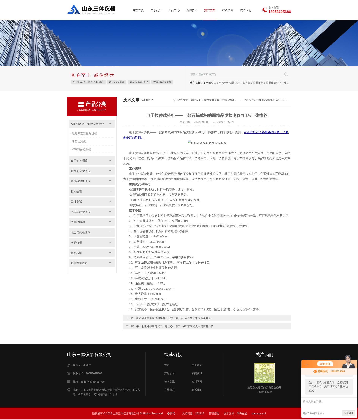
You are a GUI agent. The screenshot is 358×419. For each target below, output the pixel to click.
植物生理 (76, 191)
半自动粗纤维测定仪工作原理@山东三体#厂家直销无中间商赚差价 (174, 326)
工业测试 (76, 201)
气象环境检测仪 (80, 211)
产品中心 (174, 10)
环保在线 (242, 413)
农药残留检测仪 (162, 82)
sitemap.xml (259, 413)
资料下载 (197, 381)
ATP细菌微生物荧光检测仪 (88, 82)
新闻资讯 (191, 10)
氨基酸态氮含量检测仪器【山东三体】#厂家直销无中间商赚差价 (173, 318)
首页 (166, 365)
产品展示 (169, 373)
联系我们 (245, 10)
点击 (110, 124)
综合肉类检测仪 (80, 232)
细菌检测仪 (79, 141)
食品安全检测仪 (139, 82)
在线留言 (227, 10)
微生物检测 (78, 222)
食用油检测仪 (117, 82)
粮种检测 (76, 252)
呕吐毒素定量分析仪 (84, 133)
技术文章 (209, 10)
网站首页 (138, 10)
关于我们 (156, 10)
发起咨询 (348, 413)
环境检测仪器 (79, 263)
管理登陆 (214, 413)
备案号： (172, 413)
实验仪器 (76, 242)
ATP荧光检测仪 (81, 149)
